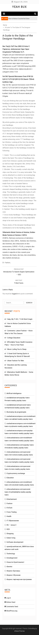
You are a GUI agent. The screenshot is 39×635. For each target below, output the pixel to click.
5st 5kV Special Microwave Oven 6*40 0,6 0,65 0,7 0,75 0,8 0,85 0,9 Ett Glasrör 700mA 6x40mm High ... (18, 79)
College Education (13, 338)
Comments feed (12, 607)
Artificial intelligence (14, 393)
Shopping (10, 534)
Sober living (11, 538)
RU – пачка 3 (11, 525)
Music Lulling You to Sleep (16, 349)
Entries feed (10, 602)
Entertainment (12, 499)
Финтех (9, 567)
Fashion (7, 262)
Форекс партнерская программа (19, 579)
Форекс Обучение (13, 575)
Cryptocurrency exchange (16, 473)
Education (10, 478)
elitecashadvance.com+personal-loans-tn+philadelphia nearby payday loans (18, 492)
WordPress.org (11, 611)
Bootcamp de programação (16, 412)
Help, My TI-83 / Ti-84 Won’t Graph (19, 319)
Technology (11, 554)
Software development (15, 542)
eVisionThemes (19, 631)
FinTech (9, 508)
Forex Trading (12, 512)
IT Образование (13, 521)
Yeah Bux (19, 6)
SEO (8, 529)
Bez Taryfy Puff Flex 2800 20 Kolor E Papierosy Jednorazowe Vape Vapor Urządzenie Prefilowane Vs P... (16, 49)
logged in (15, 294)
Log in (8, 598)
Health (9, 516)
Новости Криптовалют (15, 562)
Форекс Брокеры (13, 571)
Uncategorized (12, 558)
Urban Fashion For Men (15, 361)
